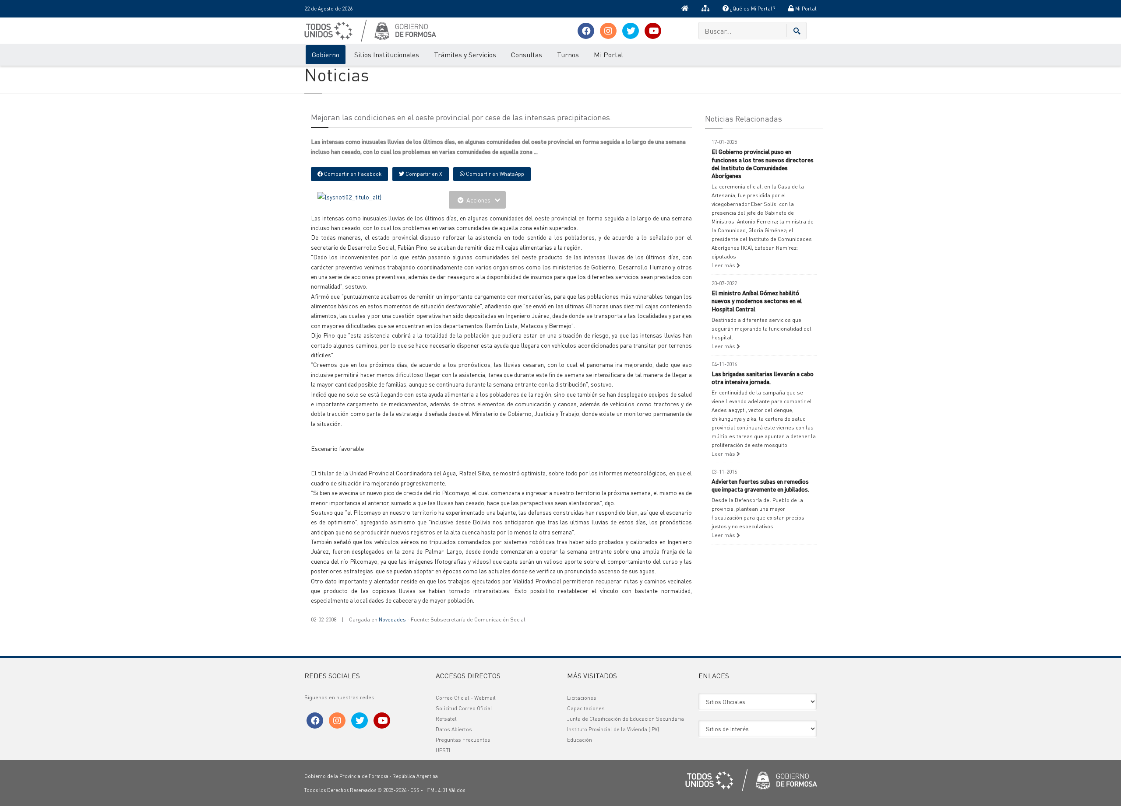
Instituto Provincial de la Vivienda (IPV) (613, 729)
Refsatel (446, 718)
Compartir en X (423, 174)
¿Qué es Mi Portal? (752, 8)
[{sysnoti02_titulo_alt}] (349, 196)
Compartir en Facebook (352, 174)
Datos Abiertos (454, 729)
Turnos (568, 54)
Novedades (392, 619)
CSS (414, 790)
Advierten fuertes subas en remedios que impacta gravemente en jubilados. (760, 485)
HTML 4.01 (436, 790)
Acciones (478, 200)
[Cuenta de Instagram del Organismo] (608, 31)
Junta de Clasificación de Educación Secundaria (625, 718)
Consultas (526, 54)
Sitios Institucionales (386, 54)
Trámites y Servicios (465, 54)
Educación (579, 739)
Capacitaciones (586, 708)
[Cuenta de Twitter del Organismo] (630, 31)
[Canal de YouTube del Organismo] (653, 31)
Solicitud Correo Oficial (464, 708)
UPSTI (443, 750)
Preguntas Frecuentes (463, 739)
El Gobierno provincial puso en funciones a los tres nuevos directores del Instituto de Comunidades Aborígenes (763, 163)
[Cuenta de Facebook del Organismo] (586, 31)
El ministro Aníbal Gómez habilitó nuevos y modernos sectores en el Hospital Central (757, 300)
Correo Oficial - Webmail (466, 697)
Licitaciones (581, 697)
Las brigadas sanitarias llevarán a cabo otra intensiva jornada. (763, 377)
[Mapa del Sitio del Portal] (705, 8)
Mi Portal (805, 8)
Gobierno (325, 54)
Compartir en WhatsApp (494, 174)
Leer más (724, 265)
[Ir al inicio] (685, 8)
